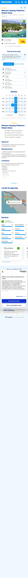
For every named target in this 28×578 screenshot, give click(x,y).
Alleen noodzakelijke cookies (14, 305)
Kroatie (6, 15)
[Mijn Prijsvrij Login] (22, 2)
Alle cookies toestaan (14, 301)
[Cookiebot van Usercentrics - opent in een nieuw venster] (20, 272)
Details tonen (19, 296)
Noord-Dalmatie (13, 15)
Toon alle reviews (5, 262)
